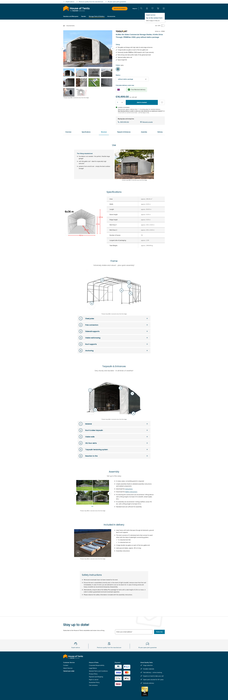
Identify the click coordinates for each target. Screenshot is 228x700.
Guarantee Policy (94, 682)
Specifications (86, 132)
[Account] (147, 8)
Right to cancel (93, 680)
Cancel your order (68, 671)
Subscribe (159, 632)
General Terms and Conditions (98, 671)
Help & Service (67, 668)
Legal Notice (93, 668)
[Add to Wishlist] (162, 102)
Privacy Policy (93, 674)
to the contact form (155, 18)
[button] (158, 8)
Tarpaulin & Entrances (123, 132)
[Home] (64, 25)
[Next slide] (112, 48)
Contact (65, 665)
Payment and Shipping (96, 677)
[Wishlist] (152, 9)
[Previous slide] (63, 48)
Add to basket (142, 102)
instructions (129, 489)
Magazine (135, 8)
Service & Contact (119, 8)
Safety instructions (131, 492)
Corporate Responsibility (96, 665)
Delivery (160, 132)
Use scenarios (93, 685)
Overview (68, 132)
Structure (104, 132)
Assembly (144, 132)
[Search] (141, 8)
